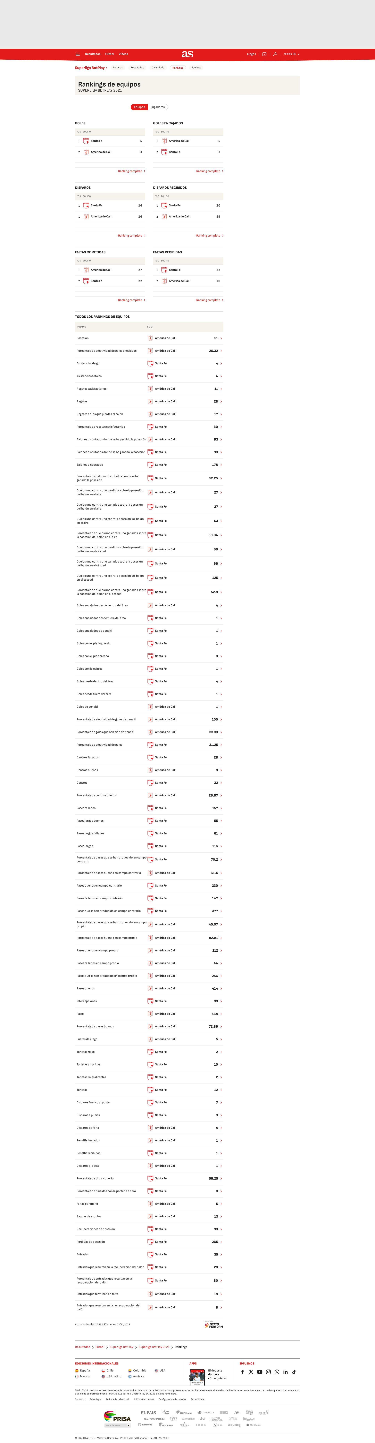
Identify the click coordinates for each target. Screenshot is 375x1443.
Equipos (196, 67)
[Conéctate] (275, 54)
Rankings (177, 67)
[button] (117, 1426)
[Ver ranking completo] (219, 338)
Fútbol (109, 54)
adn (249, 1412)
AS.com (237, 1412)
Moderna (166, 1425)
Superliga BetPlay (90, 67)
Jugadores (158, 107)
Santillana (184, 1412)
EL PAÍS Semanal (216, 1419)
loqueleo (234, 1425)
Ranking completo (128, 172)
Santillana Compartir (206, 1412)
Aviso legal (95, 1399)
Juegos (251, 54)
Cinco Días (188, 1419)
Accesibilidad (198, 1399)
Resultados (93, 54)
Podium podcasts (184, 1425)
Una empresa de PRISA (117, 1416)
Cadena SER (224, 1412)
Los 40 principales (165, 1412)
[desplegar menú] (77, 54)
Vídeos (123, 54)
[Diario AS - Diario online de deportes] (187, 54)
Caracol (263, 1412)
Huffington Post (153, 1419)
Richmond (145, 1424)
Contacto (80, 1399)
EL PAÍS (148, 1412)
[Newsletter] (264, 54)
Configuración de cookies (172, 1399)
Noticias (118, 67)
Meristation (254, 1425)
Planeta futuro (232, 1419)
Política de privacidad (117, 1399)
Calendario (158, 67)
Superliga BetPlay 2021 (154, 1347)
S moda (217, 1425)
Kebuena (248, 1419)
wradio (173, 1419)
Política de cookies (144, 1399)
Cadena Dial (202, 1419)
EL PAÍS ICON (201, 1425)
